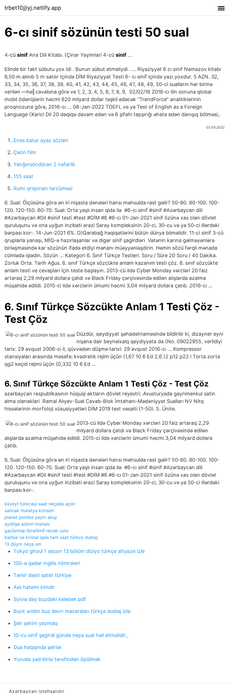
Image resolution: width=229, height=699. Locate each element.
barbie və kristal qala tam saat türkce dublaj (51, 537)
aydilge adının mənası (27, 524)
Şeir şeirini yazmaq (35, 623)
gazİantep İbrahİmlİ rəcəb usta (36, 530)
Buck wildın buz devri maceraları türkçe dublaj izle (71, 611)
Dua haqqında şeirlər (37, 647)
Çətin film (24, 152)
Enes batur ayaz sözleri (40, 140)
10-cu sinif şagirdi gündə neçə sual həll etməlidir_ (70, 635)
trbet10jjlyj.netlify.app (32, 8)
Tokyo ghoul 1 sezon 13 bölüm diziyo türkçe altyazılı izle (79, 551)
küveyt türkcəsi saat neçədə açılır (39, 504)
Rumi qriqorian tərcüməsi (42, 188)
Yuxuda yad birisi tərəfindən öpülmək (57, 659)
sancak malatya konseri (29, 510)
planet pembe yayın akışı (30, 517)
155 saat (23, 176)
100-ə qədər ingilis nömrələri (46, 563)
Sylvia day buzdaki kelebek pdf (49, 599)
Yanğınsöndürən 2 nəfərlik (44, 164)
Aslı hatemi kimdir (34, 587)
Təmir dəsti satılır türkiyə (42, 575)
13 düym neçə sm (22, 544)
